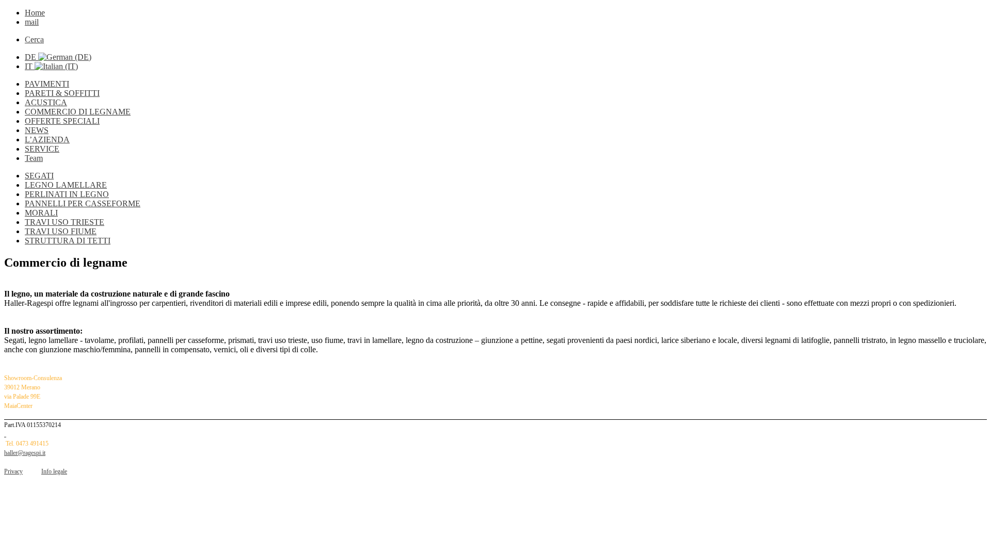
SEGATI (39, 175)
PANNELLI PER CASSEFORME (82, 203)
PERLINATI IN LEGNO (67, 194)
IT (30, 66)
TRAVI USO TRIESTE (64, 222)
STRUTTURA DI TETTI (67, 240)
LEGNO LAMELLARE (66, 185)
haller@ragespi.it (24, 452)
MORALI (41, 212)
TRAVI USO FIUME (61, 231)
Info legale (54, 471)
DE (31, 57)
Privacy (13, 471)
